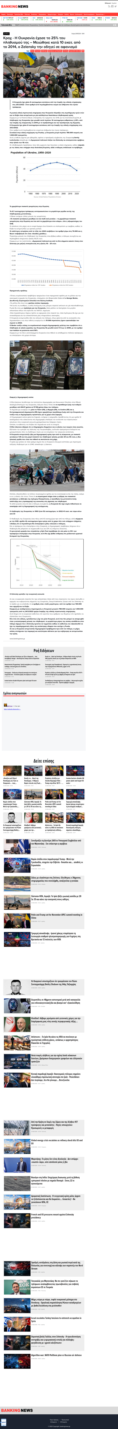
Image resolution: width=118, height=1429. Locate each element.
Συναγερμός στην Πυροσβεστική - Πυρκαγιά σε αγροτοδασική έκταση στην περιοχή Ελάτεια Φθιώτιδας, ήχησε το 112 (54, 25)
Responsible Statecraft (74, 51)
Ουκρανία (37, 51)
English (114, 3)
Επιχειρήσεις (42, 14)
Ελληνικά (108, 3)
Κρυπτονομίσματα (89, 14)
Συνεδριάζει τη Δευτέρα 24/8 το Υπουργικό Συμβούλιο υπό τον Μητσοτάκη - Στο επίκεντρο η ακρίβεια (56, 842)
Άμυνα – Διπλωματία (76, 14)
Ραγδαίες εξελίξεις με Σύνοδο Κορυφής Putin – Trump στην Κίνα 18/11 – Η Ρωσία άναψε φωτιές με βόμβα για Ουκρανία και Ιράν (64, 674)
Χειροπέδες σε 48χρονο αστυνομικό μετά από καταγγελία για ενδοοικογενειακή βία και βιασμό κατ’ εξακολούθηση (55, 1001)
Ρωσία (32, 51)
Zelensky (65, 51)
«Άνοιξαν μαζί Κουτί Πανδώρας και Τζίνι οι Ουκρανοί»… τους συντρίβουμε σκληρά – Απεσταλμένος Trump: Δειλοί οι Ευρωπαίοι (22, 658)
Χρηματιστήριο (52, 14)
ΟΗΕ (83, 51)
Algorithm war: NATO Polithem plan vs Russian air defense (56, 1355)
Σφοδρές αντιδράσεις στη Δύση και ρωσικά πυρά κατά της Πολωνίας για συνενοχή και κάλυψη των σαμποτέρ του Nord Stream (57, 1265)
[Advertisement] (43, 964)
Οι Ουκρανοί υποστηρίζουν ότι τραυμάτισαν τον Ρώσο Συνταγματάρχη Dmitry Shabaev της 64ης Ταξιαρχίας (12, 827)
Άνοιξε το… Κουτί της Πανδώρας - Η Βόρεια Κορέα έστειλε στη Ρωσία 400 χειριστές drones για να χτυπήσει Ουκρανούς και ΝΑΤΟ (63, 658)
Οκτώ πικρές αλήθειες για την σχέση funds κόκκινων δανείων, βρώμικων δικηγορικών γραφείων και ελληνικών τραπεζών (56, 1058)
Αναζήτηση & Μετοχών (116, 14)
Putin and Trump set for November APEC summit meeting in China (53, 804)
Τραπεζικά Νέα (18, 14)
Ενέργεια (60, 14)
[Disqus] (43, 726)
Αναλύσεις (34, 14)
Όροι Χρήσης (54, 1420)
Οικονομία (10, 14)
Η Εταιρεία (63, 1422)
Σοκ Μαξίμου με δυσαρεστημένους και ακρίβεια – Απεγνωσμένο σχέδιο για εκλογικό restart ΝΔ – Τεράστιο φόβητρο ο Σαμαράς (64, 682)
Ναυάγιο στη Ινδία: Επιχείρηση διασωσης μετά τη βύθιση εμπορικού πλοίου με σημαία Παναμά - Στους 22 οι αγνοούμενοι (55, 1180)
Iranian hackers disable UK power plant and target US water (21, 681)
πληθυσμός (44, 51)
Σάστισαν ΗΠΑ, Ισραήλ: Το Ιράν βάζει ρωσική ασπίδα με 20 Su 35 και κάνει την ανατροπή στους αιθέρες (33, 804)
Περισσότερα (100, 14)
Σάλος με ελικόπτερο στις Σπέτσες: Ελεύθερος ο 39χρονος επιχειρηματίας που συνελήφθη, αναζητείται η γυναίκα (56, 879)
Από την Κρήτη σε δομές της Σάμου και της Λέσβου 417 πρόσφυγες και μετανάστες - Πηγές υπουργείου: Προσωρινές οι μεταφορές (54, 1125)
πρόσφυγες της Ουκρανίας (55, 51)
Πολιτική (27, 14)
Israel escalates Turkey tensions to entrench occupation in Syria (56, 1320)
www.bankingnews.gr (17, 639)
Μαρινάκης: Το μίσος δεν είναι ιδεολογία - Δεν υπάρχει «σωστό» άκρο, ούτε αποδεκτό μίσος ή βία (54, 1160)
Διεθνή (67, 14)
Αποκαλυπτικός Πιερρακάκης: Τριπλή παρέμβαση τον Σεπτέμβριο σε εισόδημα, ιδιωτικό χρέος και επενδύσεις (22, 666)
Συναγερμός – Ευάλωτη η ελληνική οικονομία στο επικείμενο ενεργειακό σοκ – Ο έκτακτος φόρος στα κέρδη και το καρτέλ (21, 674)
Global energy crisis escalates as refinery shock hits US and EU (57, 1142)
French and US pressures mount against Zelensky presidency (52, 1216)
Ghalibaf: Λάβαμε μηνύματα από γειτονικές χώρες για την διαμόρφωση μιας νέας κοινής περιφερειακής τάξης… (32, 827)
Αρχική (3, 14)
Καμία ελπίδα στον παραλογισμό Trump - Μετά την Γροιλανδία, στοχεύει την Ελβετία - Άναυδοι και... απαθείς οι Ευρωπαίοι (11, 804)
